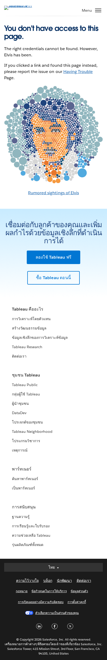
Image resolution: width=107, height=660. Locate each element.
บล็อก (47, 580)
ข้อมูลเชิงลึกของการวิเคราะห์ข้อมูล (40, 337)
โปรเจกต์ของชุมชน (27, 422)
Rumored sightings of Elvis (53, 193)
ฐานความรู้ (21, 516)
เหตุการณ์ (20, 450)
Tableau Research (27, 347)
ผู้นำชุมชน (20, 403)
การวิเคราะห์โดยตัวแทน (31, 318)
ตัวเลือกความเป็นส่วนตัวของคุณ (57, 613)
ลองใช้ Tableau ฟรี (53, 257)
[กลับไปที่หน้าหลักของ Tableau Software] (22, 5)
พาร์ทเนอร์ (21, 469)
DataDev (19, 412)
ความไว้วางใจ (27, 580)
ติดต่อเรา (19, 356)
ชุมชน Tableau (26, 375)
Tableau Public (25, 384)
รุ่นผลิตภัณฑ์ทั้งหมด (27, 544)
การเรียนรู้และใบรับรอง (31, 526)
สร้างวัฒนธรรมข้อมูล (29, 328)
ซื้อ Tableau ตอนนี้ (53, 277)
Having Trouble (78, 71)
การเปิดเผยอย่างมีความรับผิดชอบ (41, 602)
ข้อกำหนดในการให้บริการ (49, 591)
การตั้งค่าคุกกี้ (77, 602)
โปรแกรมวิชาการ (26, 441)
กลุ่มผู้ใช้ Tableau (26, 394)
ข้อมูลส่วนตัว (79, 591)
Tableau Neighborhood (32, 431)
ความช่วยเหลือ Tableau (31, 535)
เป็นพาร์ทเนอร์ (23, 488)
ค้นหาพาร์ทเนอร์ (25, 478)
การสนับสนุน (24, 507)
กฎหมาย (22, 591)
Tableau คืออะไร (27, 309)
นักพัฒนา (64, 580)
